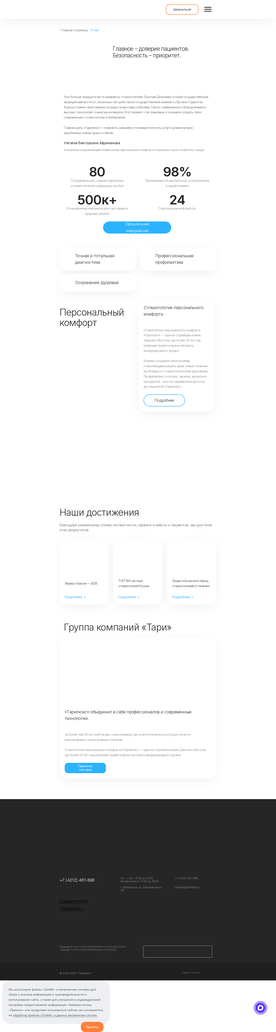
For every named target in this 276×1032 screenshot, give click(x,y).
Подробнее (164, 400)
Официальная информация (137, 227)
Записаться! (182, 9)
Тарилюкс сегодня (85, 767)
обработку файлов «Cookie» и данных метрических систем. (55, 1015)
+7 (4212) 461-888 (77, 880)
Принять (92, 1027)
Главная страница (74, 30)
